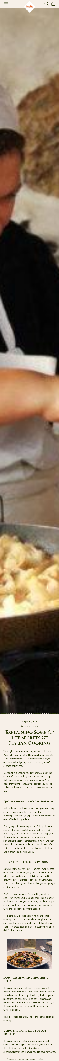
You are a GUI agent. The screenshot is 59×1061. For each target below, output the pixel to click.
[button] (46, 3)
